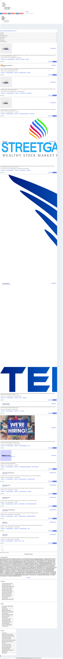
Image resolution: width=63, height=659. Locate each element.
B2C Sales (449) (5, 617)
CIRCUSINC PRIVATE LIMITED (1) (20, 572)
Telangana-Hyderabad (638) (7, 590)
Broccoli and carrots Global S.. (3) (39, 569)
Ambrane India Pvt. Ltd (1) (31, 561)
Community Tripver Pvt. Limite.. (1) (31, 573)
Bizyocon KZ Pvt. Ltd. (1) (41, 568)
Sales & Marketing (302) (6, 647)
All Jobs (3, 3)
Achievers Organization (6, 49)
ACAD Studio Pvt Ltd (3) (17, 559)
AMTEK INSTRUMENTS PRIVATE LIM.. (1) (16, 563)
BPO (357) (4, 643)
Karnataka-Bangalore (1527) (7, 583)
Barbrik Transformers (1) (50, 567)
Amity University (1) (40, 561)
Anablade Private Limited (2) (29, 563)
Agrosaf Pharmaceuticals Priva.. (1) (16, 560)
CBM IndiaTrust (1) (41, 571)
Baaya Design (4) (33, 567)
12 (2, 549)
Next (2, 550)
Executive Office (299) (6, 648)
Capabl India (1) (8, 571)
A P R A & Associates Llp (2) (28, 558)
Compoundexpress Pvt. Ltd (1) (44, 573)
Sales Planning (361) (5, 623)
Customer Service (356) (6, 644)
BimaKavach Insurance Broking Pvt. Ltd (8, 456)
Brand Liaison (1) (29, 569)
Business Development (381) (7, 641)
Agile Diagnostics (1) (48, 559)
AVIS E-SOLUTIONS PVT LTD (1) (40, 566)
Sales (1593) (4, 607)
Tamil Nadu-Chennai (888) (7, 587)
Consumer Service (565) (6, 638)
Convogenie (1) (53, 573)
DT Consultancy (4, 428)
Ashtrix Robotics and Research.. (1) (29, 565)
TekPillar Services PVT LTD (6, 284)
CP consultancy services (6, 404)
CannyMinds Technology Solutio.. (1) (36, 570)
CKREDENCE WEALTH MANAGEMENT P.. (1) (34, 572)
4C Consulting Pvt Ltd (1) (4, 558)
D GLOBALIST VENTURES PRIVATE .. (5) (14, 576)
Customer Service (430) (6, 619)
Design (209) (4, 652)
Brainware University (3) (20, 569)
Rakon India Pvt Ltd (5, 83)
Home (3, 2)
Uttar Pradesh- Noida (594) (7, 592)
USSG (3, 103)
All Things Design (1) (8, 561)
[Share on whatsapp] (2, 61)
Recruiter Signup (7, 8)
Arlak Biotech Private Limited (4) (18, 564)
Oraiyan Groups (4, 473)
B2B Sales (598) (5, 609)
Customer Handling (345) (6, 624)
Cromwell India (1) (33, 574)
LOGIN (27, 11)
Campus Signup (7, 9)
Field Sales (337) (5, 626)
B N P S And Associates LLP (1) (24, 567)
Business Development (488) (7, 614)
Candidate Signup (7, 7)
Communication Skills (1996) (7, 606)
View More (28, 577)
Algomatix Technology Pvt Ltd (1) (30, 560)
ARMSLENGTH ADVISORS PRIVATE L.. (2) (31, 564)
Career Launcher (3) (21, 571)
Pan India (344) (5, 597)
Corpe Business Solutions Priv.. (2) (6, 574)
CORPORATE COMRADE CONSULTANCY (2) (21, 574)
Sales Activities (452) (5, 616)
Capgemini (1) (14, 571)
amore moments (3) (48, 561)
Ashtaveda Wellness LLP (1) (17, 565)
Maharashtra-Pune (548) (6, 593)
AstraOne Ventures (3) (9, 566)
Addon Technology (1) (26, 559)
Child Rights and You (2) (9, 572)
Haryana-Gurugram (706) (6, 589)
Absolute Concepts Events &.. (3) (6, 559)
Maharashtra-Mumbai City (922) (8, 586)
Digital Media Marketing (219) (7, 650)
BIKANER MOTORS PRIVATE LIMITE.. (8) (29, 568)
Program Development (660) (7, 634)
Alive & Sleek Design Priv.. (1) (42, 560)
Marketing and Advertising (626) (8, 635)
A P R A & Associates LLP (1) (38, 558)
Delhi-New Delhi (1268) (6, 585)
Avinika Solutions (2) (30, 566)
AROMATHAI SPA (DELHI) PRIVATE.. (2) (47, 564)
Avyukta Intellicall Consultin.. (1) (12, 567)
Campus (3, 5)
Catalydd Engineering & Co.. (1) (31, 571)
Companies (4, 4)
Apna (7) (36, 563)
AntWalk (3, 66)
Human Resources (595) (6, 637)
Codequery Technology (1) (9, 573)
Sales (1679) (4, 633)
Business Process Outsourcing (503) (8, 640)
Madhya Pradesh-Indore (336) (7, 599)
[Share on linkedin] (3, 61)
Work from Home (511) (6, 596)
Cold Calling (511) (5, 613)
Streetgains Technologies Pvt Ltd (7, 142)
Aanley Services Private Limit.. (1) (50, 558)
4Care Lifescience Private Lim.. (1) (16, 558)
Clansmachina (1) (46, 572)
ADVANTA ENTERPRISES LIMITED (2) (37, 559)
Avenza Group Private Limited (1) (20, 566)
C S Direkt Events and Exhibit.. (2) (11, 570)
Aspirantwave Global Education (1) (42, 565)
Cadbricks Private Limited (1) (23, 570)
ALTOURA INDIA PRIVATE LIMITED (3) (19, 561)
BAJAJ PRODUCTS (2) (41, 567)
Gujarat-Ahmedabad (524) (7, 595)
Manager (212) (4, 651)
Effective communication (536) (7, 611)
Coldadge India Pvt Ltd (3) (19, 573)
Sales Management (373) (6, 621)
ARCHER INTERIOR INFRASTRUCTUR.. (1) (46, 563)
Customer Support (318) (6, 645)
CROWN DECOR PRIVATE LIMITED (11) (44, 574)
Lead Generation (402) (6, 620)
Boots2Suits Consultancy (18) (10, 569)
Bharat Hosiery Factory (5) (16, 568)
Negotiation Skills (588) (6, 610)
